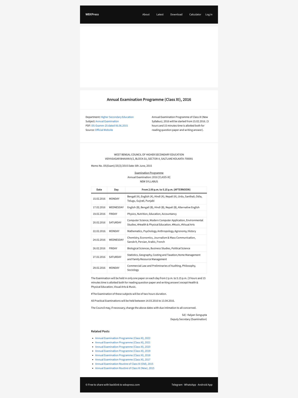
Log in (208, 14)
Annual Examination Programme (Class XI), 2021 (122, 342)
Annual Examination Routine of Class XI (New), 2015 (124, 368)
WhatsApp (190, 385)
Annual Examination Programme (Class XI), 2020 (122, 347)
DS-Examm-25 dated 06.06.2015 (109, 126)
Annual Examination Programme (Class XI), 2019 (122, 351)
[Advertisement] (149, 59)
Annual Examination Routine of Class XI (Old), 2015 (124, 364)
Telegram (177, 385)
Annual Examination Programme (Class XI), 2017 (122, 359)
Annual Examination (107, 121)
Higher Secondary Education (117, 117)
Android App (205, 385)
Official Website (104, 130)
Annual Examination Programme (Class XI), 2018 (122, 355)
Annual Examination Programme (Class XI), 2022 (122, 338)
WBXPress (92, 14)
